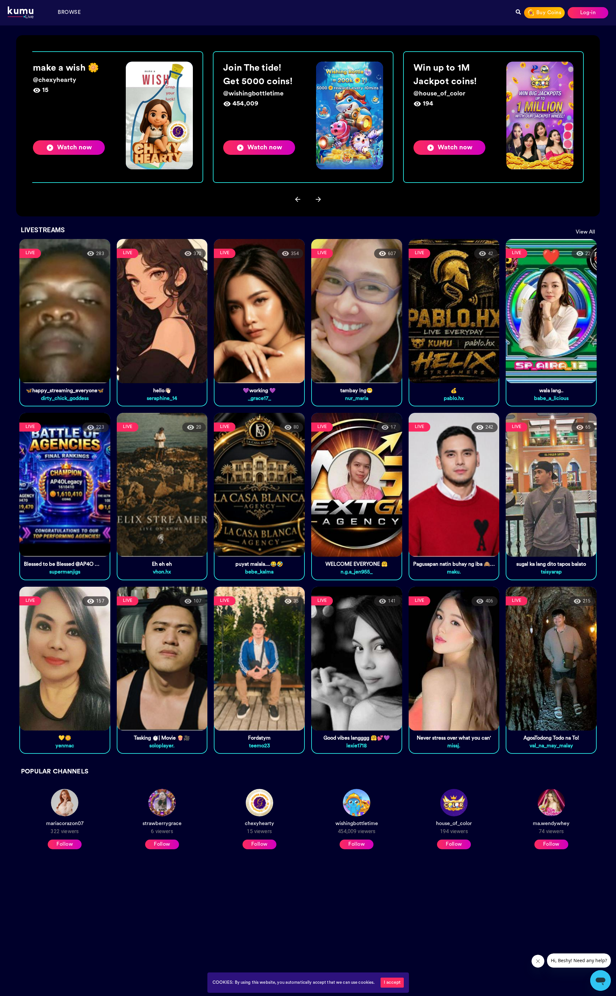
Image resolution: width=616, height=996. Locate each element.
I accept (392, 982)
